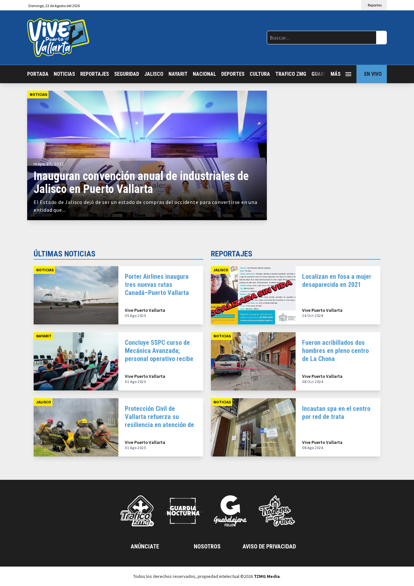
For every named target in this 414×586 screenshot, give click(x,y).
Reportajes (94, 74)
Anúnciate (145, 546)
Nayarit (178, 74)
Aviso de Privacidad (269, 546)
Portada (38, 74)
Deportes (233, 74)
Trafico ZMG (290, 74)
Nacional (204, 74)
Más (336, 74)
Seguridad (126, 74)
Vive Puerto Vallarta (145, 310)
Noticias (64, 74)
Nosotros (207, 546)
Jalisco (153, 74)
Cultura (260, 74)
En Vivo (373, 74)
